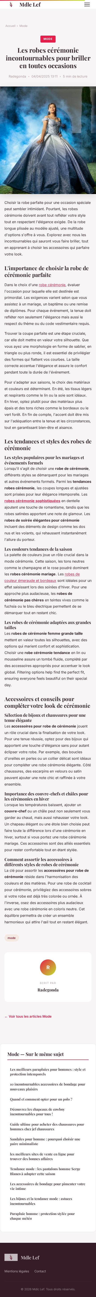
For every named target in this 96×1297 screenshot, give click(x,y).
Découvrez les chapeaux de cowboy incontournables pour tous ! (37, 1111)
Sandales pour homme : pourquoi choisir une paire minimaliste (45, 1141)
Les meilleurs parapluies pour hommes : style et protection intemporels (48, 1071)
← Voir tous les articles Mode (28, 1016)
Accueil (10, 26)
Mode (23, 26)
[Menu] (87, 4)
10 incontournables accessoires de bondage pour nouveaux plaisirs (47, 1086)
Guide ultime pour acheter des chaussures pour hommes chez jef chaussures (47, 1126)
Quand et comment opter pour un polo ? (41, 1099)
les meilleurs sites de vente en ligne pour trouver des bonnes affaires (42, 1156)
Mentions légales (16, 1271)
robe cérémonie (52, 285)
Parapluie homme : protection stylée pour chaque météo (42, 1216)
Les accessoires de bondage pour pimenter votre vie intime (47, 1186)
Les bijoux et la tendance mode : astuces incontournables (41, 1201)
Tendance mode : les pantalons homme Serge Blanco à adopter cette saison (45, 1171)
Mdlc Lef (29, 4)
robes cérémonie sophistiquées (32, 501)
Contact (40, 1271)
